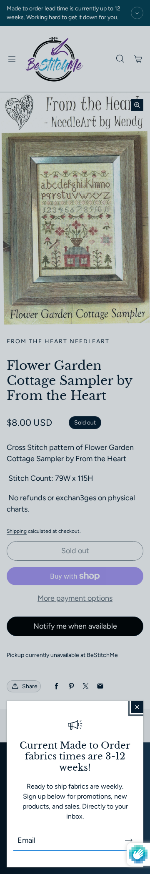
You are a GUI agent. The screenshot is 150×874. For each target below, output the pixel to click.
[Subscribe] (128, 840)
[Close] (137, 707)
